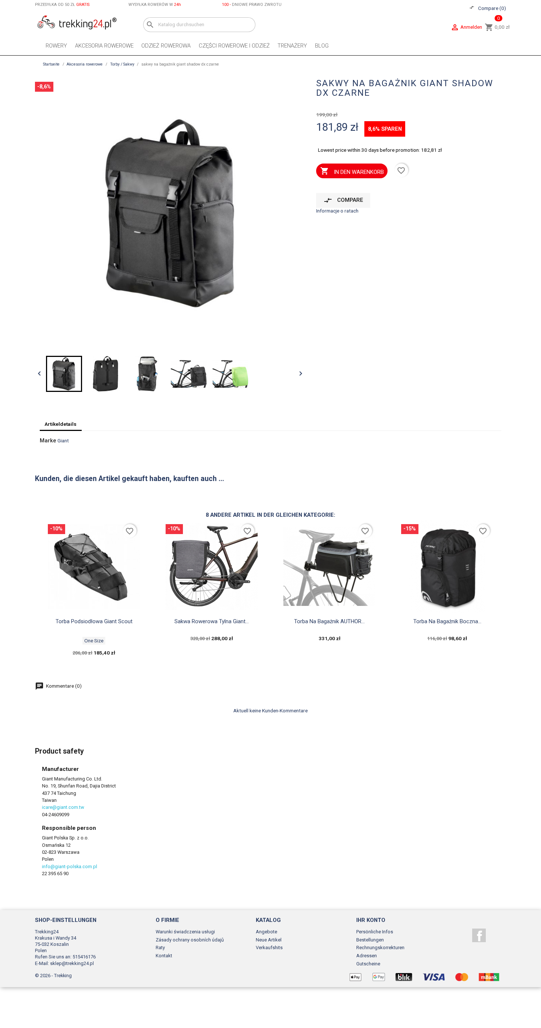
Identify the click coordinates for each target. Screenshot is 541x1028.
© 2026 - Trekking (53, 975)
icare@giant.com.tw (63, 807)
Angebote (266, 931)
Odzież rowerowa (166, 45)
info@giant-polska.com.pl (69, 866)
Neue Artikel (269, 940)
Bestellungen (370, 940)
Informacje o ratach (337, 211)
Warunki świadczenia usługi (185, 931)
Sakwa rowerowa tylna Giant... (211, 621)
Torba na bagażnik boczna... (447, 621)
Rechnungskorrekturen (380, 947)
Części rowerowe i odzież (234, 45)
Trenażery (292, 45)
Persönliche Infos (374, 931)
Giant (63, 440)
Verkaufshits (269, 947)
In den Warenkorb (352, 170)
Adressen (366, 955)
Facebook (479, 935)
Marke (48, 441)
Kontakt (164, 955)
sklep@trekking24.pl (72, 963)
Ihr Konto (370, 920)
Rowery (56, 45)
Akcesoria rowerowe (104, 45)
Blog (322, 45)
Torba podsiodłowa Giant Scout (94, 621)
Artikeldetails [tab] (61, 424)
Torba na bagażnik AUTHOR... (329, 621)
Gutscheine (368, 963)
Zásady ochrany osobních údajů (190, 940)
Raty (160, 947)
